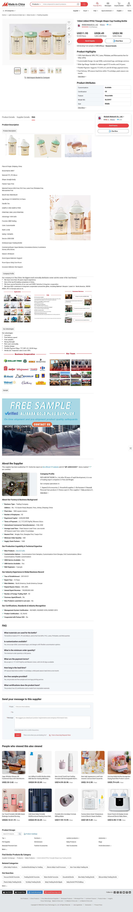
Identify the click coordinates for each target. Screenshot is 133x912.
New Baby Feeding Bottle (86, 877)
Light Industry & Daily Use (16, 15)
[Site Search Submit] (84, 4)
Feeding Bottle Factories (32, 877)
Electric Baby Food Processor (56, 867)
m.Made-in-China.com (71, 901)
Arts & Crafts (20, 551)
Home (4, 15)
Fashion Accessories (40, 846)
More (4, 886)
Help (94, 11)
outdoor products (72, 838)
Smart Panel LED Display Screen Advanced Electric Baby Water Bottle (118, 816)
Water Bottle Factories (51, 877)
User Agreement (77, 905)
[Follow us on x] (118, 892)
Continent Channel (90, 898)
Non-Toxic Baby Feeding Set (79, 867)
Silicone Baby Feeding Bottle (108, 877)
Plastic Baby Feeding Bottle (12, 882)
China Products (34, 898)
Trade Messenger (35, 892)
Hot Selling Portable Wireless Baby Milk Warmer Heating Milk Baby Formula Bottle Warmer (39, 778)
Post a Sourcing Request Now (60, 735)
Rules (129, 11)
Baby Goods (31, 15)
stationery (102, 838)
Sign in (129, 5)
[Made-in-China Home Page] (13, 4)
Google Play (20, 892)
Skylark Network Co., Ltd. (90, 25)
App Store (7, 892)
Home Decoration (104, 846)
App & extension (106, 11)
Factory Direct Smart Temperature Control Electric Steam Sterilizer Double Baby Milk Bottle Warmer (92, 816)
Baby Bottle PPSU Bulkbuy (75, 882)
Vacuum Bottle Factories (12, 877)
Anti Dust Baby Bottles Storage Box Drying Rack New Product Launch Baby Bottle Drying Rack (119, 778)
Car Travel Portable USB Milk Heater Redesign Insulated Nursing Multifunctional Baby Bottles (13, 816)
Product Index (102, 898)
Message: (10, 718)
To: (13, 712)
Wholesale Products (66, 898)
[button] (78, 4)
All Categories (9, 11)
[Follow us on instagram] (121, 892)
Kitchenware (38, 842)
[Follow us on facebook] (115, 892)
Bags (100, 842)
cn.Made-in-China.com (86, 901)
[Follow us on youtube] (124, 892)
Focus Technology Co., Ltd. (52, 905)
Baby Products (71, 842)
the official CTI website (51, 467)
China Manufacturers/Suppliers (50, 898)
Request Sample (111, 46)
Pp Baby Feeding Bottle (33, 882)
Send (17, 735)
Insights (110, 898)
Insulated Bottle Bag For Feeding (32, 867)
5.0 (106, 120)
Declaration (88, 905)
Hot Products (24, 898)
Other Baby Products (10, 867)
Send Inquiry (90, 41)
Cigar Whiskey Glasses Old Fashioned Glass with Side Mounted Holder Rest (13, 778)
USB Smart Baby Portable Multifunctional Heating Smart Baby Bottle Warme (40, 816)
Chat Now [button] (119, 41)
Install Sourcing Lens (54, 892)
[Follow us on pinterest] (127, 892)
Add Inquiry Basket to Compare (38, 77)
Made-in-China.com (57, 901)
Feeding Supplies (42, 15)
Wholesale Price (78, 898)
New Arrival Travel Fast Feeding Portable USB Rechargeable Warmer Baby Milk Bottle (66, 778)
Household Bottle (68, 877)
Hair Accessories (71, 846)
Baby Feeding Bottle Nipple (53, 882)
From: (12, 707)
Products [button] (35, 4)
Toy (3, 838)
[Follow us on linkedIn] (130, 892)
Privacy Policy (98, 905)
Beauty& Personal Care (9, 846)
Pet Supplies (6, 842)
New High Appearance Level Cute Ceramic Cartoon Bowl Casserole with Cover (92, 778)
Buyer (85, 11)
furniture (37, 838)
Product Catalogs (31, 834)
